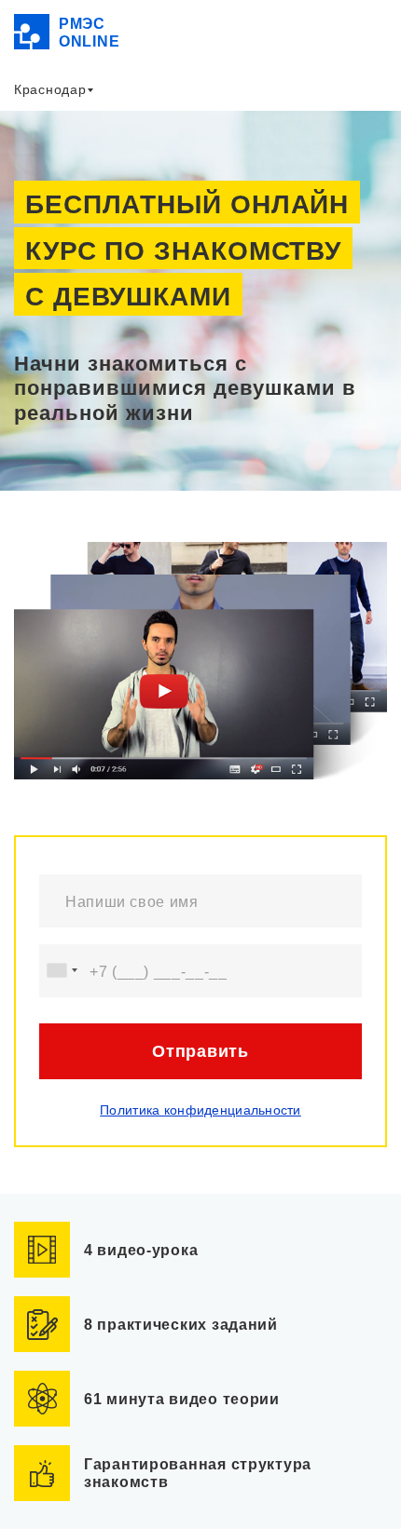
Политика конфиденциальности (200, 1110)
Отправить (200, 1051)
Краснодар (50, 89)
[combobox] (61, 970)
